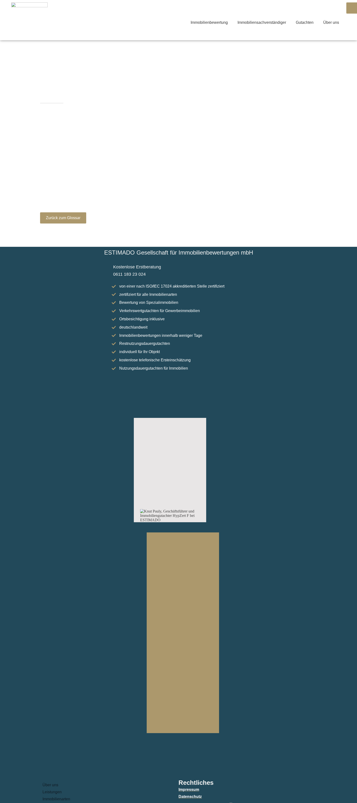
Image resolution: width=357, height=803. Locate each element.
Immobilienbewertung (209, 22)
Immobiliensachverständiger (262, 22)
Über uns (331, 22)
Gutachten (305, 22)
